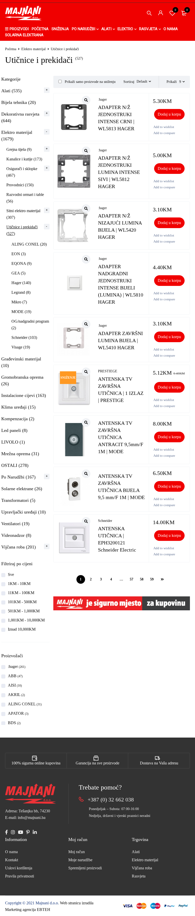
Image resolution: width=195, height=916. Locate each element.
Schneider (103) (24, 337)
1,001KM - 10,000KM (26, 620)
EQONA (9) (21, 263)
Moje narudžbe (80, 860)
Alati (136, 852)
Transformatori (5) (18, 500)
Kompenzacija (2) (17, 418)
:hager (16, 666)
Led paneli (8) (14, 430)
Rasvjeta (138, 876)
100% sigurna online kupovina (35, 763)
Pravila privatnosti (19, 876)
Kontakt (11, 860)
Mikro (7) (19, 302)
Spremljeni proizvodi (85, 868)
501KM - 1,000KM (24, 611)
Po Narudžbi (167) (18, 477)
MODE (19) (21, 311)
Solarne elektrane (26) (21, 488)
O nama (11, 852)
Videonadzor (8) (16, 535)
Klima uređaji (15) (18, 407)
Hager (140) (21, 283)
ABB (15, 676)
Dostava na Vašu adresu (159, 763)
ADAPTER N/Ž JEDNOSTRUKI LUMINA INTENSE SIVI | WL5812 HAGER (119, 172)
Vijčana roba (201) (18, 546)
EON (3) (18, 254)
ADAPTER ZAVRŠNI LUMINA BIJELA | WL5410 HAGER (120, 340)
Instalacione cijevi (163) (23, 395)
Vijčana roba (142, 868)
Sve (11, 574)
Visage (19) (20, 347)
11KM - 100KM (21, 593)
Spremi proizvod (175, 9)
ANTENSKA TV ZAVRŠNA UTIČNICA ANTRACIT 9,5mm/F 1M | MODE (120, 437)
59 (152, 579)
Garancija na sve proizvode (97, 763)
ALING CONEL (25, 704)
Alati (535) (11, 90)
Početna (10, 49)
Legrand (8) (20, 292)
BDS (14, 723)
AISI (15, 685)
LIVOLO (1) (13, 442)
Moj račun (76, 852)
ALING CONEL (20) (29, 244)
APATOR (18, 713)
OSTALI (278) (14, 465)
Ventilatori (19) (15, 523)
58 (141, 579)
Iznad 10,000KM (22, 629)
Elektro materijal (33, 49)
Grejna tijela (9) (18, 149)
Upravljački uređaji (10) (23, 512)
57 (131, 579)
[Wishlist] (163, 127)
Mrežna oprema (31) (20, 453)
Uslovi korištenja (18, 868)
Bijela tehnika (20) (18, 102)
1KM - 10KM (19, 583)
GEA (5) (18, 273)
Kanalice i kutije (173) (24, 159)
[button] (169, 114)
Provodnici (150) (20, 185)
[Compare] (164, 133)
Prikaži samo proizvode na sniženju (90, 82)
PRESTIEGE (107, 371)
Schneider (105, 521)
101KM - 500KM (22, 602)
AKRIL (16, 694)
